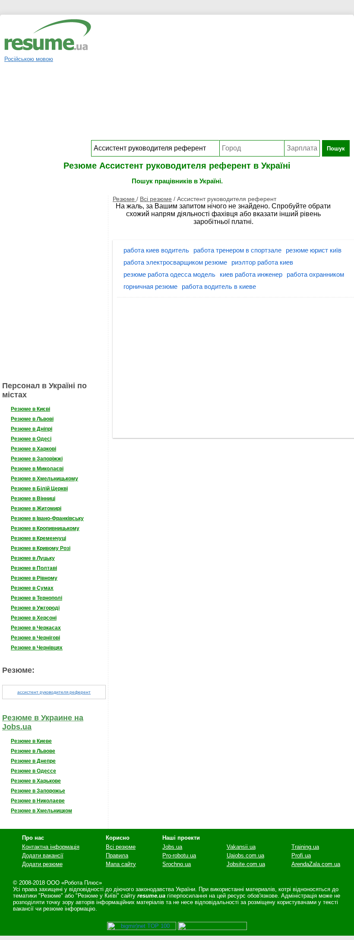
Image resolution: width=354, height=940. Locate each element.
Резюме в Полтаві (34, 568)
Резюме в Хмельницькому (44, 479)
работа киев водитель (156, 250)
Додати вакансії (42, 855)
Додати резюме (42, 864)
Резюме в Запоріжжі (37, 459)
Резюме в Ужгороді (35, 608)
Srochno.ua (176, 864)
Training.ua (305, 847)
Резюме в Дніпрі (31, 429)
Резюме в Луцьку (33, 558)
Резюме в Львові (32, 419)
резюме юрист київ (313, 250)
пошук (336, 148)
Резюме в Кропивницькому (45, 528)
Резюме (124, 198)
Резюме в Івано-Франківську (47, 518)
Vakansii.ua (241, 847)
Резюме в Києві (30, 409)
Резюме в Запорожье (38, 791)
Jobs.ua (172, 847)
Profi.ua (301, 855)
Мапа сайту (121, 864)
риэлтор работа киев (262, 262)
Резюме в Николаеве (38, 801)
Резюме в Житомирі (36, 508)
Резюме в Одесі (31, 439)
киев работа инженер (251, 274)
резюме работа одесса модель (169, 274)
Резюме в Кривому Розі (40, 548)
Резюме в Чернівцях (37, 648)
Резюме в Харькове (36, 781)
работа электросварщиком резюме (175, 262)
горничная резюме (150, 286)
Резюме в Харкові (33, 449)
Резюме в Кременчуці (38, 538)
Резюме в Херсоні (34, 618)
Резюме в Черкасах (36, 628)
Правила (117, 855)
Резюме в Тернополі (36, 598)
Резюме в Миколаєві (37, 469)
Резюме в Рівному (34, 578)
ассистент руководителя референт (54, 692)
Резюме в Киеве (31, 741)
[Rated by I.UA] (212, 928)
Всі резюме (156, 198)
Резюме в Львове (33, 751)
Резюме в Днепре (33, 761)
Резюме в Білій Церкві (39, 489)
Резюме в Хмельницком (41, 811)
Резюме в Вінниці (33, 499)
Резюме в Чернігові (35, 638)
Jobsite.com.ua (246, 864)
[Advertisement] (220, 79)
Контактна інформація (50, 847)
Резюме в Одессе (33, 771)
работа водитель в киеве (219, 286)
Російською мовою (28, 59)
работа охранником (315, 274)
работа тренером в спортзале (237, 250)
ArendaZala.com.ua (315, 864)
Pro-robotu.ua (179, 855)
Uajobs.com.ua (245, 855)
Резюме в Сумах (32, 588)
